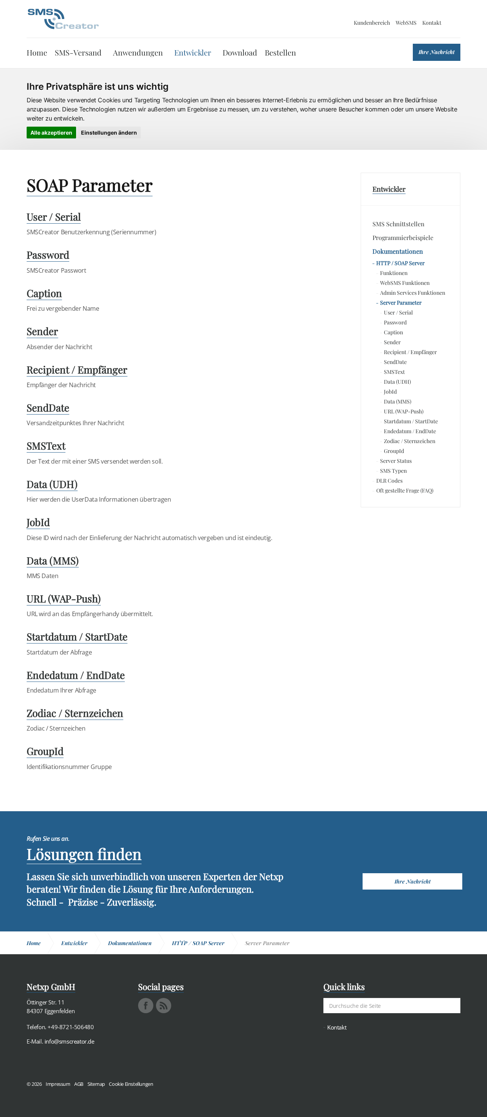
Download (240, 52)
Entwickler (192, 52)
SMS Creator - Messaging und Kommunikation (63, 19)
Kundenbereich (372, 22)
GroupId (394, 450)
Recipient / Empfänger (410, 352)
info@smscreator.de (69, 1041)
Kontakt (431, 22)
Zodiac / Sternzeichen (409, 441)
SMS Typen (393, 470)
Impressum (58, 1083)
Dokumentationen (397, 251)
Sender (392, 342)
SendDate (395, 361)
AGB (78, 1083)
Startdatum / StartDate (411, 421)
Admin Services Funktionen (412, 292)
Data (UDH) (397, 381)
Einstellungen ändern (109, 132)
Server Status (396, 460)
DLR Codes (389, 480)
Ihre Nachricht (437, 52)
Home (37, 52)
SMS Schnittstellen (398, 224)
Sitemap (96, 1083)
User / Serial (398, 312)
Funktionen (393, 272)
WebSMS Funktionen (405, 282)
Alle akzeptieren (51, 132)
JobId (390, 391)
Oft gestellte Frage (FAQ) (404, 490)
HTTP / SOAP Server (400, 263)
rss (163, 1005)
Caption (393, 332)
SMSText (394, 371)
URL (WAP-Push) (403, 411)
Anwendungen (138, 52)
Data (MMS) (397, 401)
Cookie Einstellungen (131, 1083)
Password (395, 322)
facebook (145, 1005)
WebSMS (406, 22)
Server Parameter (401, 302)
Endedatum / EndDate (410, 431)
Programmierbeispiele (402, 238)
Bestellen (280, 52)
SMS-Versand (78, 52)
